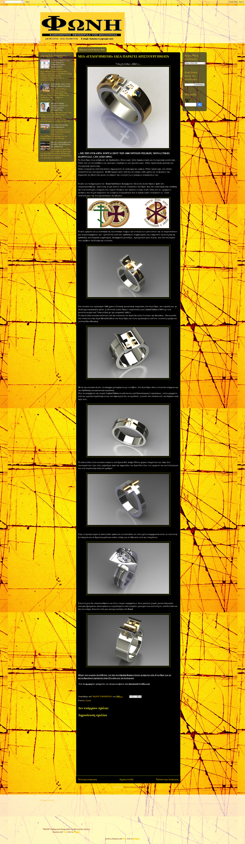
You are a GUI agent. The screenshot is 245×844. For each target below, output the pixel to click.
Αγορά (88, 700)
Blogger (77, 832)
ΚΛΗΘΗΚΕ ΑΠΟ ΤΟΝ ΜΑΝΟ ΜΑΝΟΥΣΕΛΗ (60, 85)
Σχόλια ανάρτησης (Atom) (133, 787)
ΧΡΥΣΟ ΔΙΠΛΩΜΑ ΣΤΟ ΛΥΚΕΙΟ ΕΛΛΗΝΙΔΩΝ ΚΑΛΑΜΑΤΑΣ (61, 144)
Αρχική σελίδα (126, 779)
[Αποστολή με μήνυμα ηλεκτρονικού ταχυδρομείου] (130, 696)
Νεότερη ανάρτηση (87, 779)
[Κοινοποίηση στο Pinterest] (140, 696)
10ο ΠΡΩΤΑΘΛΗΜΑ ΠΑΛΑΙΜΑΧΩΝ (59, 126)
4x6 (64, 832)
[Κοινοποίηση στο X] (135, 696)
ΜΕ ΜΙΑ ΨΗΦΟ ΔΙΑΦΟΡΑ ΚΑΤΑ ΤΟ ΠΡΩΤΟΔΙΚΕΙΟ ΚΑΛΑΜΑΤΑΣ (59, 106)
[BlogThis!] (133, 696)
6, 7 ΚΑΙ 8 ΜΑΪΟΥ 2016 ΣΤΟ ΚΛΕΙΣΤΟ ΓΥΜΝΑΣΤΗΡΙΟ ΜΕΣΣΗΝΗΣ (60, 63)
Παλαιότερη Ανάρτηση (167, 779)
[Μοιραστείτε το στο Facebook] (138, 696)
